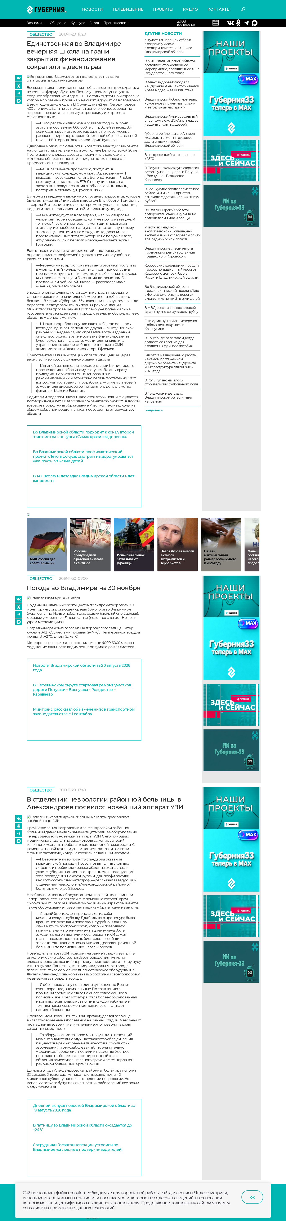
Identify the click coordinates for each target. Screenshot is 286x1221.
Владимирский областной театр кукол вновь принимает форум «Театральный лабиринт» (170, 103)
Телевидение (127, 9)
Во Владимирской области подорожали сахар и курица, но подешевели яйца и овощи (170, 214)
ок (252, 1197)
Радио (190, 9)
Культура (78, 23)
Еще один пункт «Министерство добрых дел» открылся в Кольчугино (170, 325)
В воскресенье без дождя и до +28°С (169, 157)
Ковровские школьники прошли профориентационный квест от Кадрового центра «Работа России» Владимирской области (171, 271)
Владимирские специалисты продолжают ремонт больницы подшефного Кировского (170, 252)
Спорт (94, 23)
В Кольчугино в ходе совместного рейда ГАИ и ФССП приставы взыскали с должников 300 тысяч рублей (171, 195)
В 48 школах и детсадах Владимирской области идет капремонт (83, 478)
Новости (92, 9)
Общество (58, 23)
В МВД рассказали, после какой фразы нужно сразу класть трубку (171, 310)
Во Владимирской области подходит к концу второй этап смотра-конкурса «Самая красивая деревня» (83, 434)
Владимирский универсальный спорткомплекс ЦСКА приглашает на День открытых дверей (172, 120)
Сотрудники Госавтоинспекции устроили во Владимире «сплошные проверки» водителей (77, 1147)
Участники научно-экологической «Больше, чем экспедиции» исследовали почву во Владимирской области (172, 233)
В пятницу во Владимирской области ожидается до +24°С (82, 1127)
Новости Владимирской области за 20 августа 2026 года (81, 667)
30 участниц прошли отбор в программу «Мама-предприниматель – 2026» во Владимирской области (168, 46)
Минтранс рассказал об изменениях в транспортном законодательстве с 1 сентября (84, 711)
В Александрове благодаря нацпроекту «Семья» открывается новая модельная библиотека (171, 86)
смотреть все (153, 410)
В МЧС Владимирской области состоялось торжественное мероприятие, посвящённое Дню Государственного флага (171, 67)
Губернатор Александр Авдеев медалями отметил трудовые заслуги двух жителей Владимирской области (169, 140)
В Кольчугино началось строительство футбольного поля (171, 382)
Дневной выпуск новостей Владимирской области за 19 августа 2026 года (84, 1108)
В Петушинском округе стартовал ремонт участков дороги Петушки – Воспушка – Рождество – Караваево (172, 174)
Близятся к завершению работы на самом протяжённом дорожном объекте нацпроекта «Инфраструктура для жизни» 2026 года (170, 363)
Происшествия (115, 23)
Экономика (36, 23)
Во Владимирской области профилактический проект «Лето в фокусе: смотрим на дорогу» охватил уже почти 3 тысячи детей (83, 456)
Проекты (163, 9)
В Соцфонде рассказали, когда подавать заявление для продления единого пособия (169, 342)
